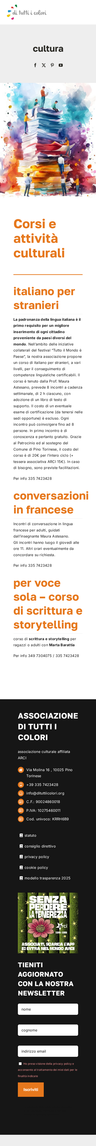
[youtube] (61, 65)
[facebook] (35, 65)
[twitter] (44, 65)
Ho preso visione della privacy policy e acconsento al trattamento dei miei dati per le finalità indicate (47, 1070)
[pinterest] (52, 65)
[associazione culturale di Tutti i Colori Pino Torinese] (27, 6)
